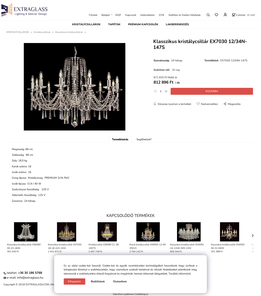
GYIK (161, 15)
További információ (179, 273)
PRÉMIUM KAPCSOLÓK (143, 24)
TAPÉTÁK (114, 24)
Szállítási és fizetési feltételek (184, 15)
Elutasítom (120, 281)
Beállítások (98, 281)
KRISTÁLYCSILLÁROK (86, 24)
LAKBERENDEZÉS (177, 24)
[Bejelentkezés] (225, 14)
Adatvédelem (147, 15)
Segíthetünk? (144, 139)
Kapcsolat (130, 15)
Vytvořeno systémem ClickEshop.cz (130, 294)
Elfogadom (74, 281)
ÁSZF (118, 15)
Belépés (105, 15)
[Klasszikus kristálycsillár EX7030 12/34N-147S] (74, 86)
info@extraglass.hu (30, 278)
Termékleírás (120, 139)
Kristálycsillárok (42, 32)
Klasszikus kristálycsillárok (69, 32)
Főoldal (93, 15)
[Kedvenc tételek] (216, 15)
